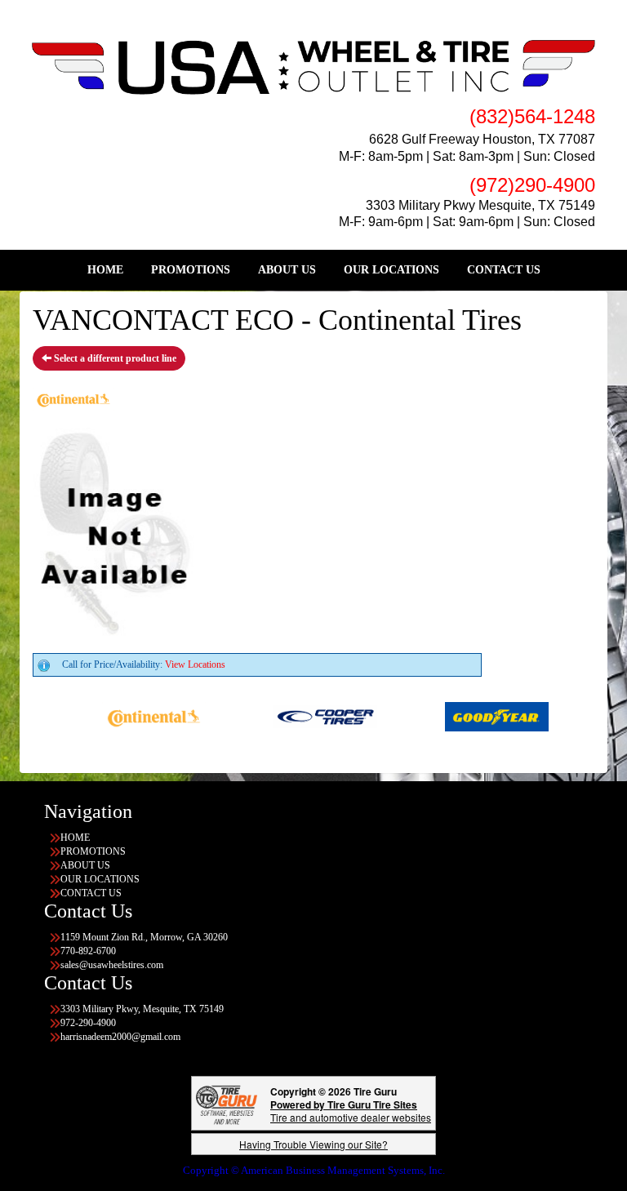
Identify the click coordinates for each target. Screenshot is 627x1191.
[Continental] (138, 716)
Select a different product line (113, 358)
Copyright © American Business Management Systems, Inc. (314, 1170)
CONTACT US (503, 270)
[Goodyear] (481, 716)
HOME (105, 270)
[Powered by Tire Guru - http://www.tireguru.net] (226, 1103)
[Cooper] (310, 716)
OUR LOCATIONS (391, 270)
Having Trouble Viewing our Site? (313, 1144)
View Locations (195, 664)
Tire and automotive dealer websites (350, 1110)
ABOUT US (287, 270)
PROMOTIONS (190, 270)
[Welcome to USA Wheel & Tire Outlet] (313, 66)
